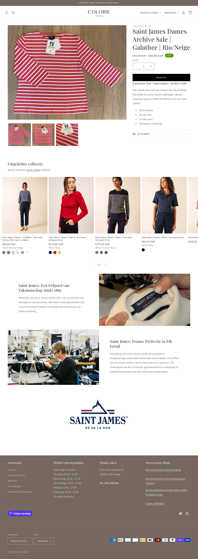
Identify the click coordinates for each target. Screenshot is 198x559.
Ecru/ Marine (8, 252)
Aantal (135, 60)
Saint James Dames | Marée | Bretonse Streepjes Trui (114, 238)
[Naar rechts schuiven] (105, 264)
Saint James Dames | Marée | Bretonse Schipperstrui (67, 238)
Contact (12, 469)
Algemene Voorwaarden (20, 491)
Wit (147, 249)
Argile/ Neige (13, 252)
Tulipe (54, 252)
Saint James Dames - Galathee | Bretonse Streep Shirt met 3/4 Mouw (22, 238)
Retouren (12, 480)
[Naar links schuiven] (92, 264)
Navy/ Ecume (101, 252)
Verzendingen (14, 486)
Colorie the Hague (21, 552)
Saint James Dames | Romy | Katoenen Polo (163, 237)
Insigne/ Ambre (106, 252)
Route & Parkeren (16, 475)
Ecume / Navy (96, 252)
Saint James (33, 170)
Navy (50, 252)
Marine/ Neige (3, 252)
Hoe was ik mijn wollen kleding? (163, 469)
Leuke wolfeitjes (155, 503)
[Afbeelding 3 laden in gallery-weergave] (67, 135)
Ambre (59, 252)
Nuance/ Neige (17, 252)
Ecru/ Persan (22, 252)
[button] (6, 12)
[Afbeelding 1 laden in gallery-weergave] (20, 135)
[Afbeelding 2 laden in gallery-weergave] (43, 135)
